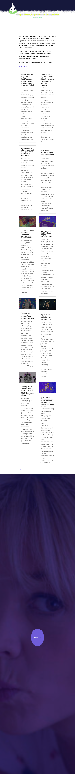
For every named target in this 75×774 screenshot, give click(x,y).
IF (26, 165)
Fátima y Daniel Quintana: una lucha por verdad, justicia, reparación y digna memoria (27, 391)
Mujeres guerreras (27, 254)
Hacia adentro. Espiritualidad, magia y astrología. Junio (47, 234)
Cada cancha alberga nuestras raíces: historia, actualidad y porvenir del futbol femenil (47, 401)
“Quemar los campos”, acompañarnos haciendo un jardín (27, 315)
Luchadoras (28, 241)
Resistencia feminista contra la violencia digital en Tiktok (47, 153)
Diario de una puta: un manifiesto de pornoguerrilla (46, 317)
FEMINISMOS (25, 250)
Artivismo (24, 326)
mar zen (46, 239)
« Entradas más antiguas (27, 470)
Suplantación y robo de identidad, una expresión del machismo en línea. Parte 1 (27, 151)
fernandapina (48, 409)
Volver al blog (37, 637)
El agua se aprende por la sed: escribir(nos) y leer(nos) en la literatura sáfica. (27, 234)
